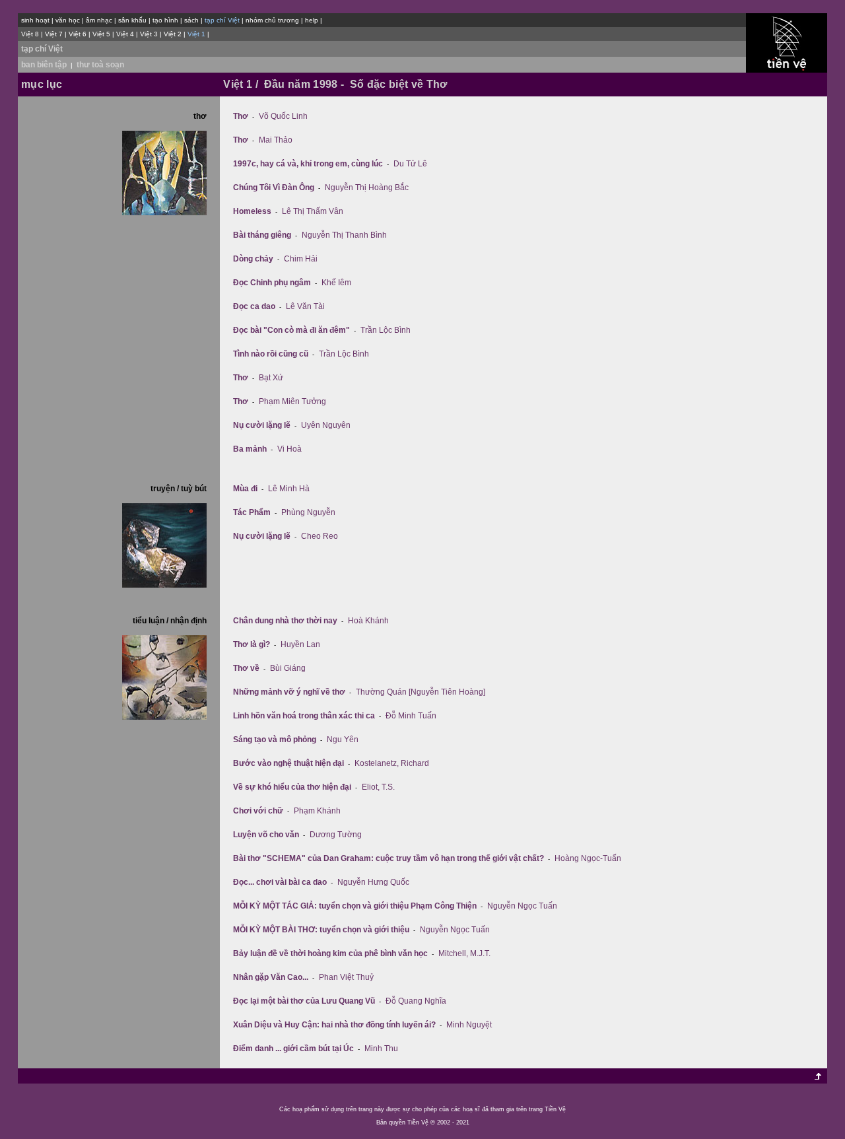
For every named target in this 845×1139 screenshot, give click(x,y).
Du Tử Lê (410, 163)
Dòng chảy (253, 258)
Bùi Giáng (288, 668)
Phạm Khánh (317, 810)
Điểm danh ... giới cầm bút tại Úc (293, 1048)
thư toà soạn (100, 64)
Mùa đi (245, 488)
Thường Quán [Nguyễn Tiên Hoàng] (420, 692)
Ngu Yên (342, 739)
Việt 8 (30, 34)
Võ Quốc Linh (283, 116)
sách (191, 20)
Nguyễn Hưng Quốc (373, 882)
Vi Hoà (289, 449)
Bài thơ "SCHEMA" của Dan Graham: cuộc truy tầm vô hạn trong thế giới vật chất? (388, 858)
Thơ (240, 116)
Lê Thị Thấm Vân (312, 211)
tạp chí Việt (42, 48)
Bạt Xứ (271, 377)
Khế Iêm (336, 282)
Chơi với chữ (258, 810)
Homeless (252, 211)
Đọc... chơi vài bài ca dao (280, 882)
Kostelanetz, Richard (392, 763)
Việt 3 (149, 34)
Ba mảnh (250, 449)
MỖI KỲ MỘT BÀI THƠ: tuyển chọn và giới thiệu (321, 929)
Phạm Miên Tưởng (292, 401)
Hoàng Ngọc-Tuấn (588, 858)
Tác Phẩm (252, 512)
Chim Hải (301, 258)
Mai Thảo (275, 140)
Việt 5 (101, 34)
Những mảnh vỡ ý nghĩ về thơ (289, 692)
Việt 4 (125, 34)
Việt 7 (54, 34)
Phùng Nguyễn (308, 512)
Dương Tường (336, 834)
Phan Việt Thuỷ (346, 977)
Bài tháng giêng (262, 235)
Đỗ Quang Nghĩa (416, 1001)
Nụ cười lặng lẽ (261, 425)
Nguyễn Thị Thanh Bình (344, 235)
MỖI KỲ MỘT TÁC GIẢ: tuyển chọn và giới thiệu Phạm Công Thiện (355, 906)
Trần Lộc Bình (385, 330)
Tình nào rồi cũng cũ (270, 354)
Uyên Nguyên (326, 425)
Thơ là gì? (251, 644)
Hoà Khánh (368, 620)
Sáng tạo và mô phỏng (274, 739)
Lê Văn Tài (305, 306)
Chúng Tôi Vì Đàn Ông (273, 187)
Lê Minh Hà (289, 488)
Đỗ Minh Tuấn (411, 715)
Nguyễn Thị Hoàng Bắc (367, 187)
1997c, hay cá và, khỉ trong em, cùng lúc (308, 163)
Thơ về (246, 668)
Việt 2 (173, 34)
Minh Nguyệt (469, 1024)
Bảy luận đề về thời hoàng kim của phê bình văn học (330, 953)
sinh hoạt (35, 20)
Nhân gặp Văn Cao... (270, 977)
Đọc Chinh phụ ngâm (272, 282)
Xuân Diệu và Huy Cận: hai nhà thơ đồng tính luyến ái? (334, 1024)
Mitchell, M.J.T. (464, 953)
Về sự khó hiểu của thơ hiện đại (292, 787)
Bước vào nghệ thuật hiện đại (288, 763)
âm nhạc (99, 20)
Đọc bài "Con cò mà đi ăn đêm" (291, 330)
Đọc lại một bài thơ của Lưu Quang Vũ (304, 1001)
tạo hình (165, 20)
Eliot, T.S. (378, 787)
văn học (67, 20)
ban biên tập (44, 64)
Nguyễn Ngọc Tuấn (522, 906)
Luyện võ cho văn (266, 834)
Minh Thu (381, 1048)
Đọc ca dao (254, 306)
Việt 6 (77, 34)
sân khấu (132, 20)
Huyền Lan (300, 644)
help (311, 20)
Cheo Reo (319, 536)
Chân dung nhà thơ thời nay (285, 620)
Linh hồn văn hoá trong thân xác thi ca (304, 715)
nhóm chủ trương (272, 20)
